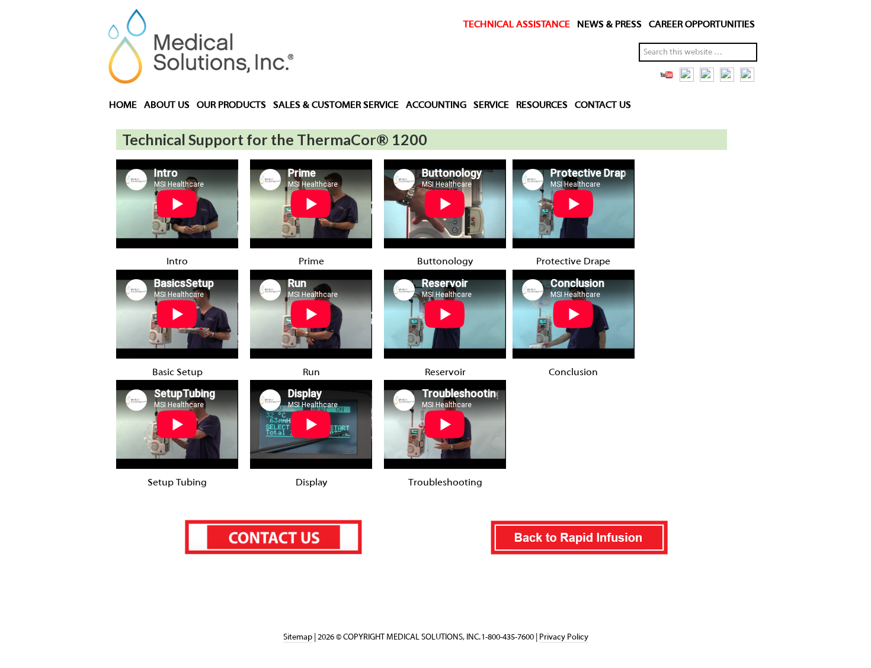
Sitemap (297, 637)
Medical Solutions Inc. (197, 48)
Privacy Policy (563, 637)
